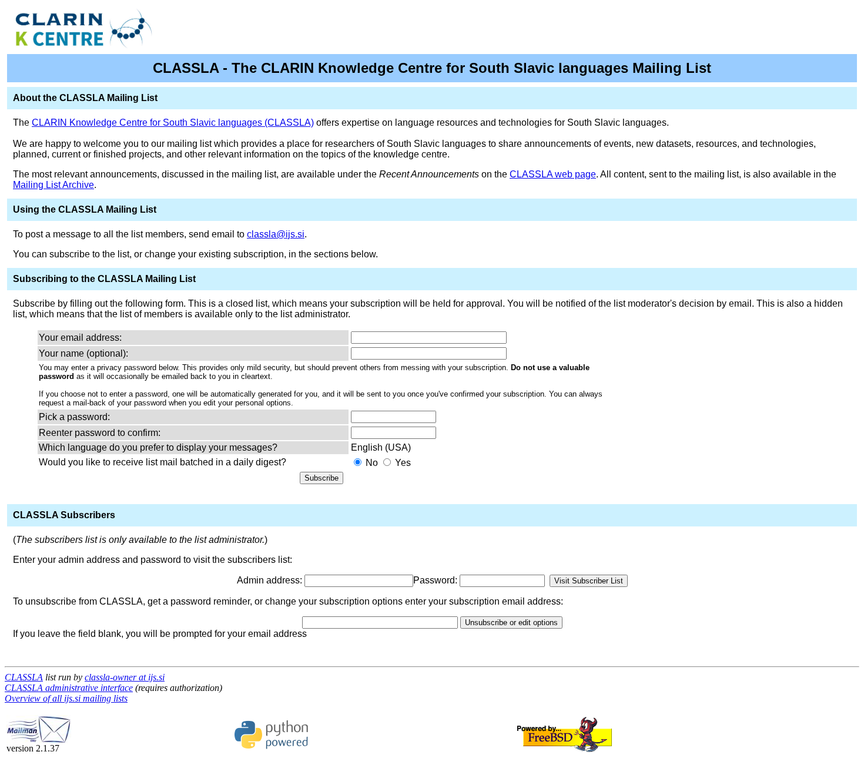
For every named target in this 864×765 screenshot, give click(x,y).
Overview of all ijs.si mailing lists (66, 698)
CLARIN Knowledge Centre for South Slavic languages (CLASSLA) (173, 122)
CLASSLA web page (553, 174)
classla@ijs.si (275, 234)
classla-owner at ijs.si (125, 677)
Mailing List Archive (53, 185)
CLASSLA (24, 677)
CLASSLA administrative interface (69, 688)
